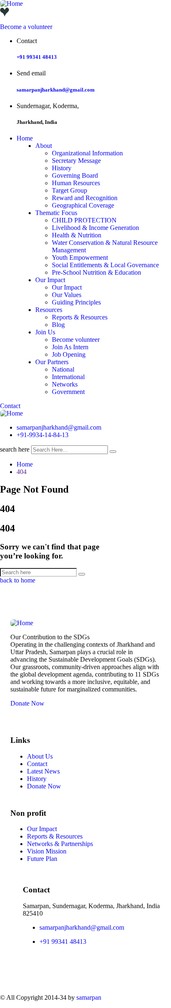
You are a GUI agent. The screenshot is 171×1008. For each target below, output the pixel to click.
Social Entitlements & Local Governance (105, 264)
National (63, 369)
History (61, 168)
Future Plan (42, 858)
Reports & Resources (79, 317)
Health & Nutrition (76, 235)
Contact (10, 405)
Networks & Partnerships (60, 843)
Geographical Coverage (83, 205)
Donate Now (27, 703)
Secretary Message (76, 160)
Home (25, 138)
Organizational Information (87, 153)
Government (68, 391)
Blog (58, 324)
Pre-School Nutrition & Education (96, 272)
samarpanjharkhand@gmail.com (56, 90)
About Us (40, 756)
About (43, 145)
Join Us (45, 332)
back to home (17, 580)
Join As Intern (70, 347)
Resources (48, 309)
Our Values (66, 294)
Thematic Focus (56, 212)
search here (14, 449)
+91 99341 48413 (37, 57)
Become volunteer (76, 339)
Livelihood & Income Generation (95, 227)
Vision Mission (46, 851)
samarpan (88, 997)
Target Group (69, 190)
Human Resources (76, 182)
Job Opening (69, 354)
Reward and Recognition (84, 197)
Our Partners (51, 361)
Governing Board (75, 175)
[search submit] (113, 451)
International (68, 376)
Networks (65, 384)
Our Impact (50, 279)
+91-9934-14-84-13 (42, 434)
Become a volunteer (26, 26)
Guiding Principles (76, 302)
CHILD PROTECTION (84, 220)
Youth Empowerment (80, 257)
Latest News (43, 771)
